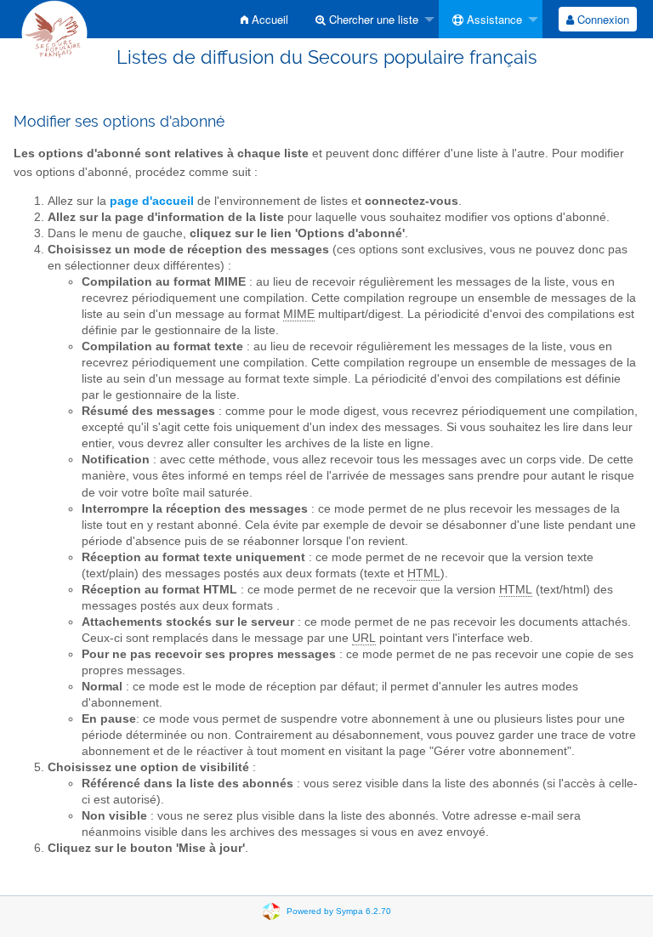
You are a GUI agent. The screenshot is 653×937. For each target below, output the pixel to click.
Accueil (268, 19)
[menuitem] (264, 19)
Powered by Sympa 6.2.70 (339, 910)
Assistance (492, 19)
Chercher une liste (372, 19)
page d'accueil (152, 201)
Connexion (601, 19)
